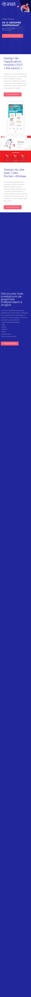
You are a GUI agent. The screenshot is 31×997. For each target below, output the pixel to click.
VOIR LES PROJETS (13, 94)
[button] (27, 4)
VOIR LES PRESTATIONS (12, 36)
